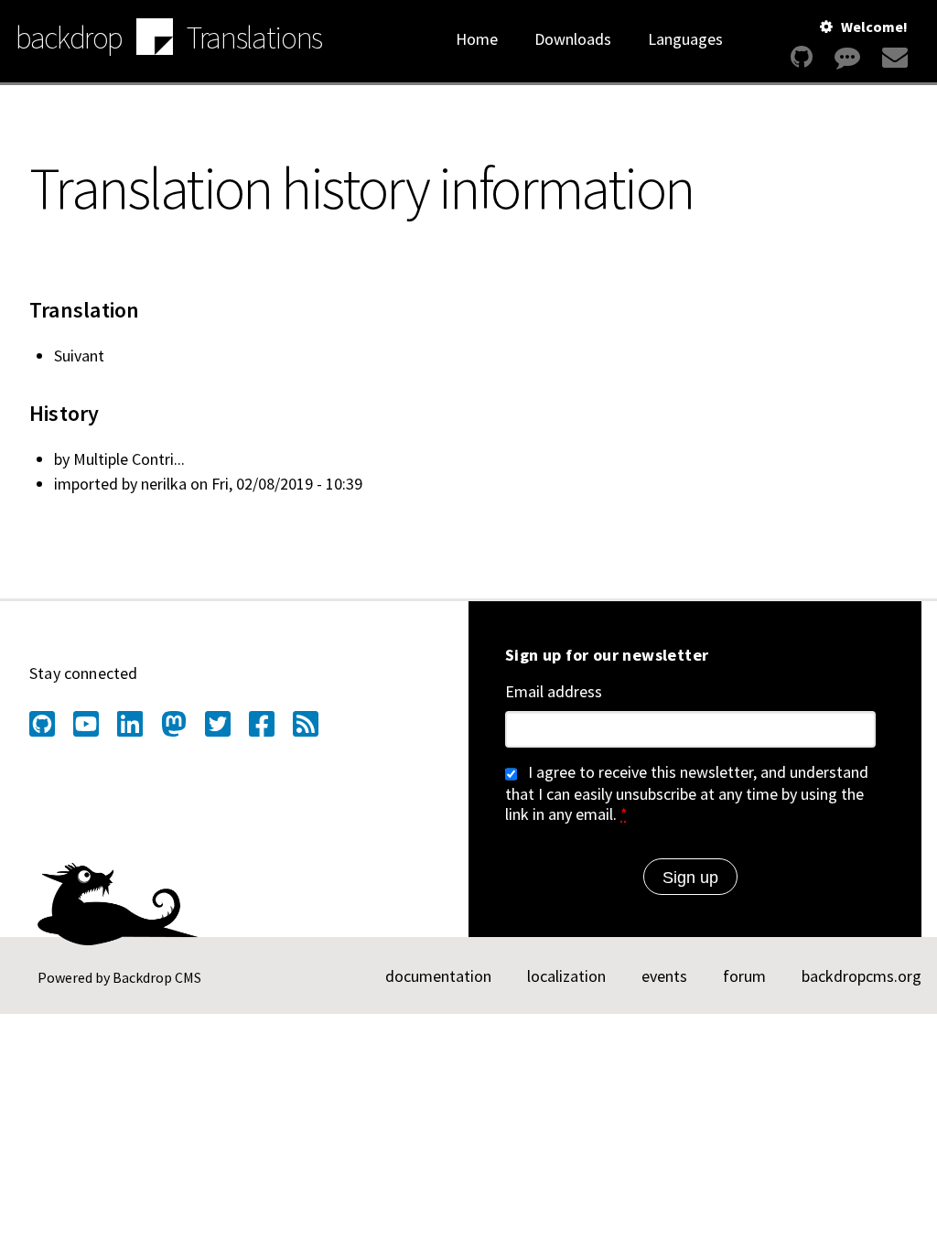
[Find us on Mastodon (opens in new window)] (174, 723)
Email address (553, 692)
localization (566, 975)
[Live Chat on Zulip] (847, 57)
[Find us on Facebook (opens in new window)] (262, 723)
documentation (438, 975)
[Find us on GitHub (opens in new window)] (42, 723)
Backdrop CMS (157, 977)
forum (744, 975)
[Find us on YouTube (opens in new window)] (86, 723)
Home (477, 38)
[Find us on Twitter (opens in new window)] (218, 723)
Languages (685, 38)
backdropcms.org (861, 975)
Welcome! (874, 26)
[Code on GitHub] (801, 57)
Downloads (572, 38)
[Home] (154, 39)
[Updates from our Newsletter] (893, 57)
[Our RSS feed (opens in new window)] (305, 723)
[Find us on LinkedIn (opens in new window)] (130, 723)
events (664, 975)
